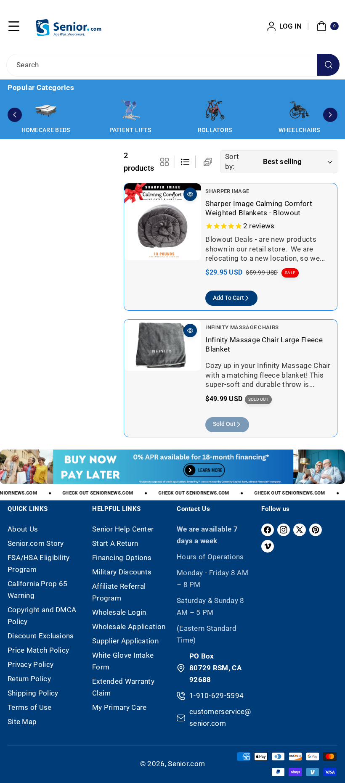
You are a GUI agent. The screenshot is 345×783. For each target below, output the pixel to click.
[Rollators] (215, 110)
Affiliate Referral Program (119, 592)
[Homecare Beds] (45, 110)
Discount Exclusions (41, 636)
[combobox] (172, 65)
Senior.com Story (36, 543)
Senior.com (186, 763)
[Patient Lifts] (130, 110)
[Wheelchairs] (299, 110)
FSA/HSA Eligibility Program (39, 563)
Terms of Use (30, 707)
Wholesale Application (128, 626)
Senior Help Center (123, 529)
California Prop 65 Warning (37, 589)
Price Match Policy (38, 650)
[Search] (328, 65)
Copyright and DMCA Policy (42, 616)
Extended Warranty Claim (123, 687)
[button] (13, 26)
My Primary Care (119, 707)
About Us (23, 529)
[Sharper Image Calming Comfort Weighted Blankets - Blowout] (162, 221)
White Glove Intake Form (123, 661)
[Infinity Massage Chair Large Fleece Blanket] (162, 345)
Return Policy (29, 679)
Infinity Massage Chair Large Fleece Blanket (264, 344)
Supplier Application (125, 641)
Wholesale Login (119, 612)
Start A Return (115, 543)
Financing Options (121, 557)
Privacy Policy (30, 664)
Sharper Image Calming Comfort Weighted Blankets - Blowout (258, 208)
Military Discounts (121, 572)
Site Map (22, 721)
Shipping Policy (33, 693)
